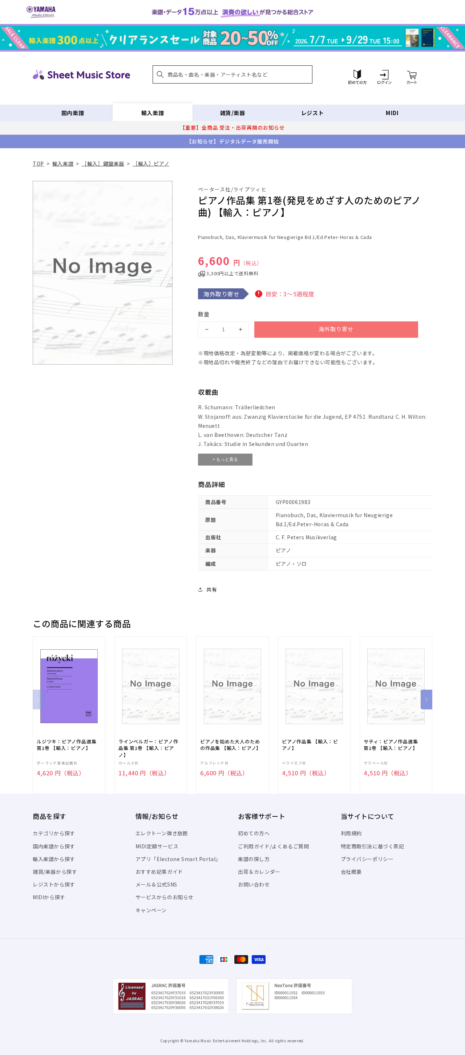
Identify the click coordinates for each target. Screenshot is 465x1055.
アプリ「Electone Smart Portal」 (178, 859)
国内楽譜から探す (54, 846)
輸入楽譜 (152, 113)
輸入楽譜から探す (54, 859)
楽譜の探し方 (254, 859)
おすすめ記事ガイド (159, 871)
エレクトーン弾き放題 (162, 833)
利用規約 (351, 833)
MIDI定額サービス (157, 846)
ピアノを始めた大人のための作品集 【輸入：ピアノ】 (230, 744)
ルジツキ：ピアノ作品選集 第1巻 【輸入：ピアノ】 (66, 744)
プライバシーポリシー (367, 859)
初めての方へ (254, 833)
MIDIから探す (49, 897)
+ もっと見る (225, 459)
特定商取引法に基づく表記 (372, 846)
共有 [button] (211, 589)
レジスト (312, 113)
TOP (38, 163)
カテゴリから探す (54, 833)
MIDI (392, 113)
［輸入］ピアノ (151, 163)
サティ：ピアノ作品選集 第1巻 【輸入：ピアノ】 (391, 744)
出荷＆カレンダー (259, 871)
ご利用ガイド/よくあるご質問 (273, 846)
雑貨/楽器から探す (55, 871)
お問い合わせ (254, 884)
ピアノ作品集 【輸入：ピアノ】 (310, 744)
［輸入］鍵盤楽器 (103, 163)
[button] (232, 74)
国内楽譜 (72, 113)
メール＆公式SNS (156, 884)
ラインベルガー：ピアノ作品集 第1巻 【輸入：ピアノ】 (148, 748)
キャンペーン (151, 910)
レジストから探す (54, 884)
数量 (204, 314)
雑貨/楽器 (232, 113)
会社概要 (351, 871)
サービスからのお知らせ (165, 897)
